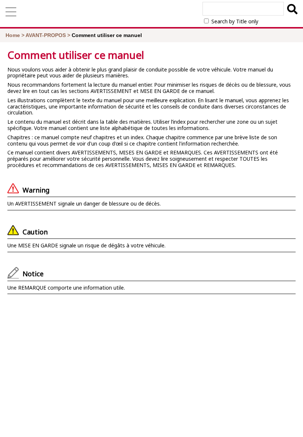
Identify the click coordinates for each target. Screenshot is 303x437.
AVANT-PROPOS (45, 35)
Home (13, 35)
